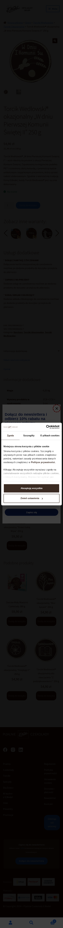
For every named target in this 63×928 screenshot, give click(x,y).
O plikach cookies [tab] (49, 435)
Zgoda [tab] (10, 435)
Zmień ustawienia (29, 498)
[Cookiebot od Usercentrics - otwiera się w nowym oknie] (46, 427)
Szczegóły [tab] (28, 435)
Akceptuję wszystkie (32, 488)
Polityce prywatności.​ (43, 462)
